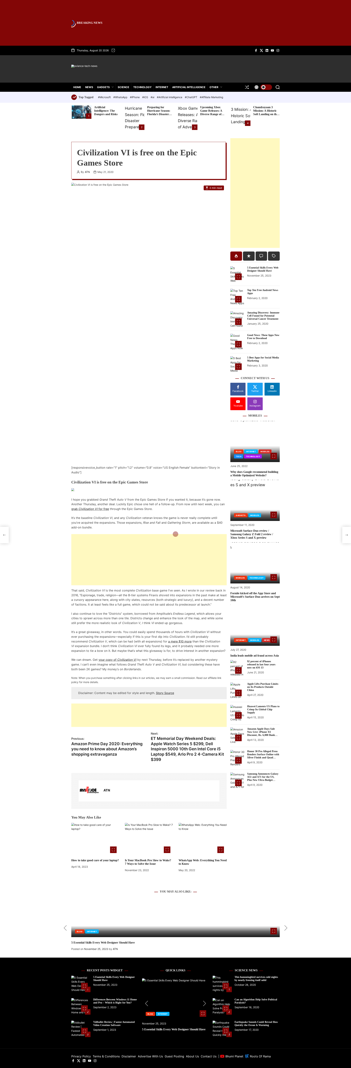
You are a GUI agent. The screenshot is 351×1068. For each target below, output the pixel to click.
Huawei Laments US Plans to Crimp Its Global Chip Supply (263, 709)
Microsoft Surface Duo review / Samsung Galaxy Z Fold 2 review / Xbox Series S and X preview (251, 534)
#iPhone (135, 97)
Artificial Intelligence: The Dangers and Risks (106, 111)
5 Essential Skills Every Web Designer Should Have (262, 269)
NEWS (89, 87)
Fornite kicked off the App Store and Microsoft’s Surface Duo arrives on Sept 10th (255, 597)
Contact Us (208, 1056)
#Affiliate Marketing (211, 97)
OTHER (214, 87)
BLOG (238, 451)
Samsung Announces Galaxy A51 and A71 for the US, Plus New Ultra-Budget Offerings (262, 778)
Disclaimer (129, 1056)
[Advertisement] (149, 559)
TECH (238, 456)
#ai (153, 97)
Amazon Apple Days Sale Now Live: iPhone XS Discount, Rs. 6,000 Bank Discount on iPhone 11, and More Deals (262, 734)
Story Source (165, 693)
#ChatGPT (191, 97)
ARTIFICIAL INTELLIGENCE (188, 87)
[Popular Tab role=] (236, 256)
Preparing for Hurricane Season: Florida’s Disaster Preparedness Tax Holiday (158, 114)
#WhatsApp (120, 97)
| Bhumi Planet (230, 1056)
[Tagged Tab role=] (274, 256)
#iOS (145, 97)
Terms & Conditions (106, 1056)
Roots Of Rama (260, 1056)
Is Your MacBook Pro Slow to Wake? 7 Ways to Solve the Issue (148, 862)
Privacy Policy (81, 1056)
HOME (77, 87)
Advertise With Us (150, 1056)
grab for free (90, 509)
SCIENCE (123, 87)
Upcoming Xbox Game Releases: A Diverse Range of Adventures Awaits (212, 112)
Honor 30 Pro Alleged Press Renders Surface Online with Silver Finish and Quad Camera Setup (263, 756)
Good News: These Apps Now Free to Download (263, 337)
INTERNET (162, 87)
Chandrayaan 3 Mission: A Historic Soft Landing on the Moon (265, 112)
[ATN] (89, 791)
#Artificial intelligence (170, 97)
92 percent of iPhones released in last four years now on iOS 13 (261, 664)
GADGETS (103, 87)
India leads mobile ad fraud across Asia (254, 655)
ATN (87, 172)
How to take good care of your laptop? (95, 860)
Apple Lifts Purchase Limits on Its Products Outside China (262, 687)
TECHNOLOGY (142, 87)
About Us (192, 1056)
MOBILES (265, 451)
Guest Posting (174, 1056)
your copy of (117, 659)
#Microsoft (105, 97)
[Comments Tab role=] (261, 256)
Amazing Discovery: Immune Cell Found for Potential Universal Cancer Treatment (263, 315)
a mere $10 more (180, 641)
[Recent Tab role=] (249, 256)
